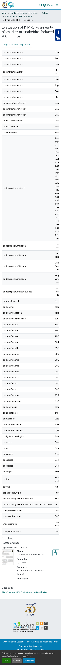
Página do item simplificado (17, 44)
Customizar (29, 660)
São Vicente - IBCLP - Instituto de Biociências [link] (19, 16)
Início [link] (4, 13)
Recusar (16, 660)
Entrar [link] (50, 5)
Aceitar (6, 660)
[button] (11, 4)
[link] (55, 552)
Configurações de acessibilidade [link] (30, 649)
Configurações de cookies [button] (30, 646)
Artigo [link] (45, 13)
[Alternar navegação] (57, 5)
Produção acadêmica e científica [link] (24, 13)
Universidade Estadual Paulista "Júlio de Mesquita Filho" (30, 641)
